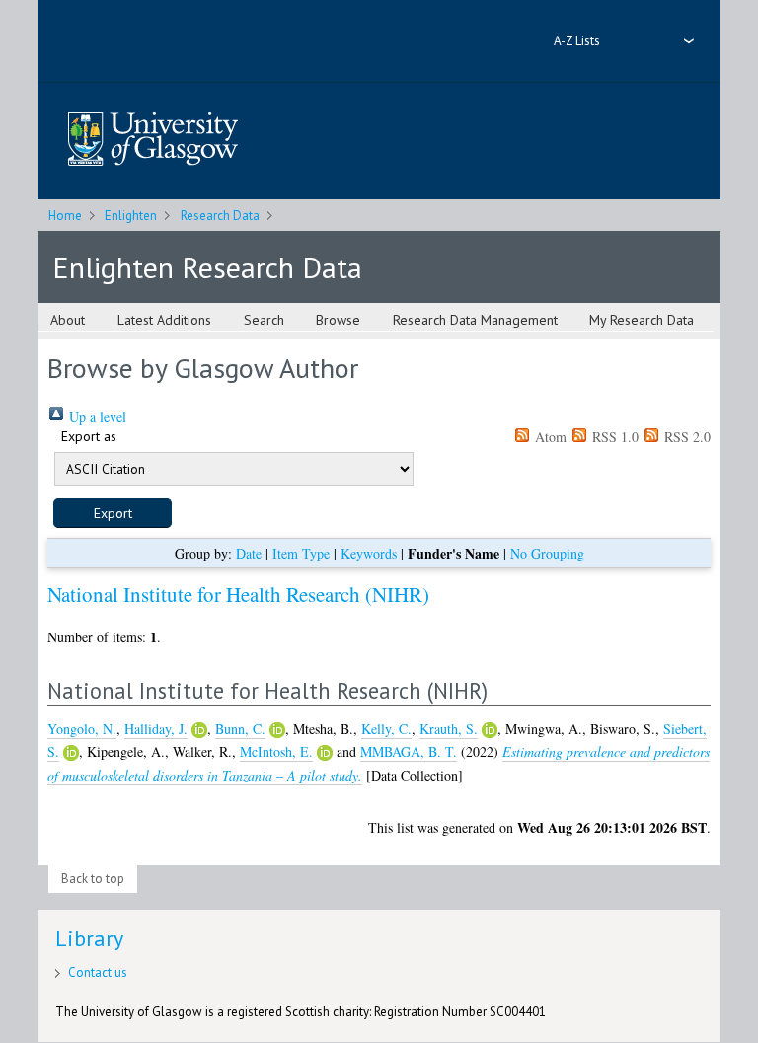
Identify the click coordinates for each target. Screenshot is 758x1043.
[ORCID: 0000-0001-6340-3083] (325, 753)
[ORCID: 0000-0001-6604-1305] (277, 730)
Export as (88, 436)
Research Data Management (475, 320)
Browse (338, 320)
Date (249, 553)
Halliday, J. (156, 728)
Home (65, 215)
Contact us (97, 972)
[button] (112, 513)
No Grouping (547, 553)
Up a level (95, 417)
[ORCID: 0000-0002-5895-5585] (489, 730)
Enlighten (131, 215)
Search (264, 320)
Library (89, 938)
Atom (549, 436)
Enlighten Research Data (207, 267)
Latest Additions (164, 320)
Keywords (369, 553)
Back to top (92, 878)
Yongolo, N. (81, 728)
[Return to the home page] (153, 140)
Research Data (220, 215)
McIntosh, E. (276, 751)
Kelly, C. (386, 728)
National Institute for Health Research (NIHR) (238, 594)
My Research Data (641, 320)
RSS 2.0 (685, 436)
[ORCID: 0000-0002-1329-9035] (199, 730)
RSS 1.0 (613, 436)
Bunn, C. (240, 728)
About (67, 320)
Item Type (301, 553)
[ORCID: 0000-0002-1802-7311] (71, 753)
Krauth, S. (448, 728)
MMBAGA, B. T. (408, 751)
